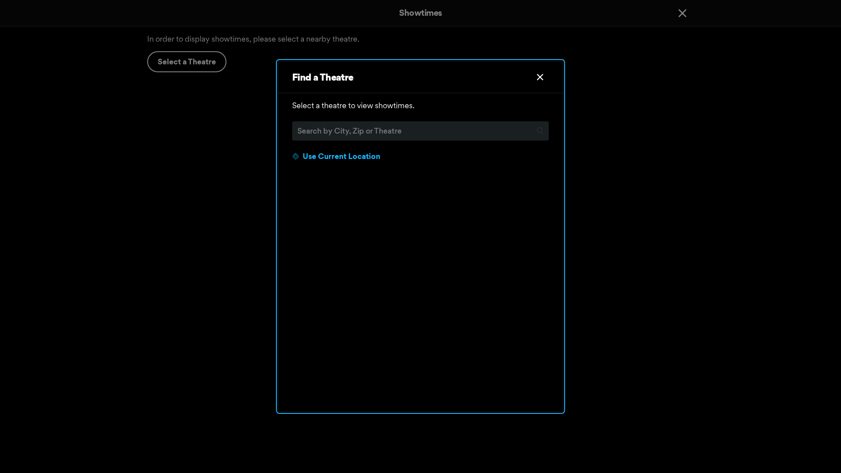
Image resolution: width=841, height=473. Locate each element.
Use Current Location (341, 156)
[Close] (540, 77)
